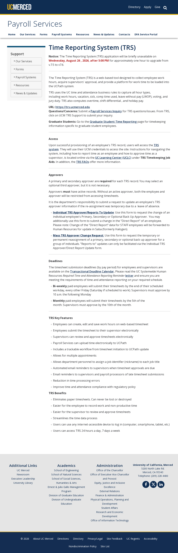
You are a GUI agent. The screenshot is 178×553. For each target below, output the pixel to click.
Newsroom (23, 474)
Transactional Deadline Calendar (92, 271)
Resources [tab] (22, 85)
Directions (63, 538)
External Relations (110, 491)
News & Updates (104, 34)
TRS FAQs (82, 162)
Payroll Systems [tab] (26, 77)
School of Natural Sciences (66, 474)
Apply (147, 7)
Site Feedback (114, 538)
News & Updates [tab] (26, 93)
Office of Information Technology (110, 520)
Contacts (124, 34)
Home (11, 34)
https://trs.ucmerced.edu (72, 107)
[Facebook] (146, 485)
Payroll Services (34, 25)
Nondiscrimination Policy (82, 546)
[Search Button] (165, 7)
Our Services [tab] (24, 61)
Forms (43, 34)
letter (129, 276)
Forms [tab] (20, 69)
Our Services (27, 34)
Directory (134, 7)
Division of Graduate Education (66, 495)
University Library (23, 482)
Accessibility (150, 538)
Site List (105, 546)
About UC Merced (43, 538)
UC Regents (133, 538)
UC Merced (23, 470)
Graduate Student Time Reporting (113, 122)
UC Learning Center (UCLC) (113, 158)
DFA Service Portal (146, 34)
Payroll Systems (62, 34)
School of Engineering (66, 470)
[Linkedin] (161, 485)
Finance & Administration (109, 495)
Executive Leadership (23, 478)
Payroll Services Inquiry (106, 111)
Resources (82, 34)
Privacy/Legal (95, 538)
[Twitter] (153, 484)
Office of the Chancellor (109, 470)
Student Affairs (109, 507)
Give (157, 7)
